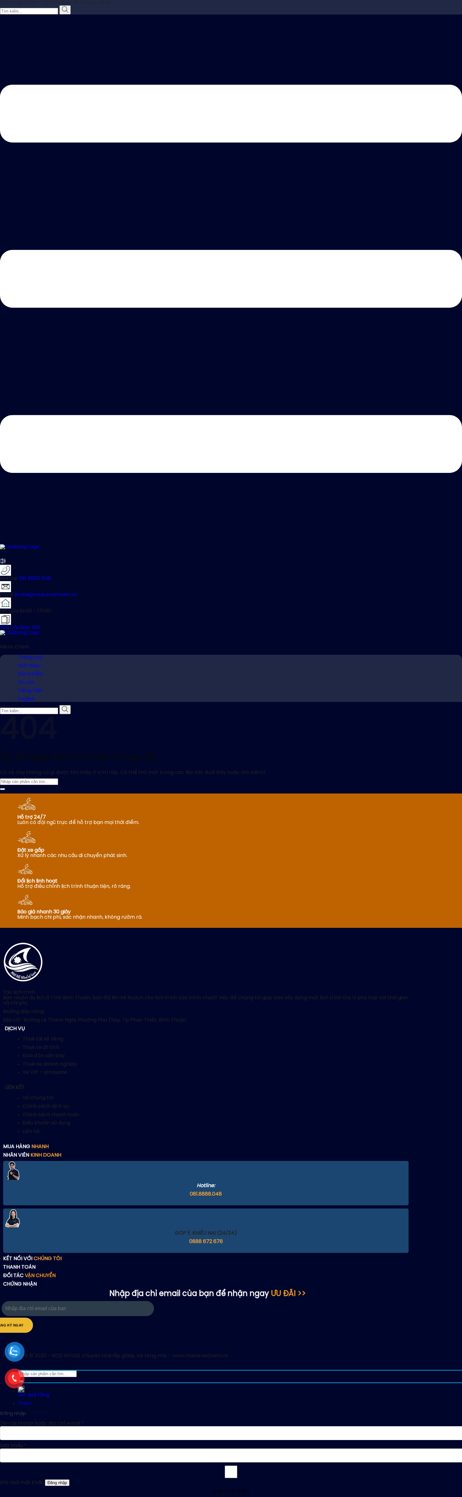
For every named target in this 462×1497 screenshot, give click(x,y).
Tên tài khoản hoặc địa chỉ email (42, 1423)
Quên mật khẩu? (231, 1491)
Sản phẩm (30, 674)
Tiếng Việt (30, 690)
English (26, 699)
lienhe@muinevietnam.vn (45, 594)
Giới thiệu (29, 666)
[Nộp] (2, 789)
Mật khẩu (13, 1446)
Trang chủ (30, 657)
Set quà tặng (33, 1395)
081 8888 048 (35, 578)
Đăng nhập (57, 1482)
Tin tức (26, 682)
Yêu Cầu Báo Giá (20, 627)
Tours (24, 1403)
